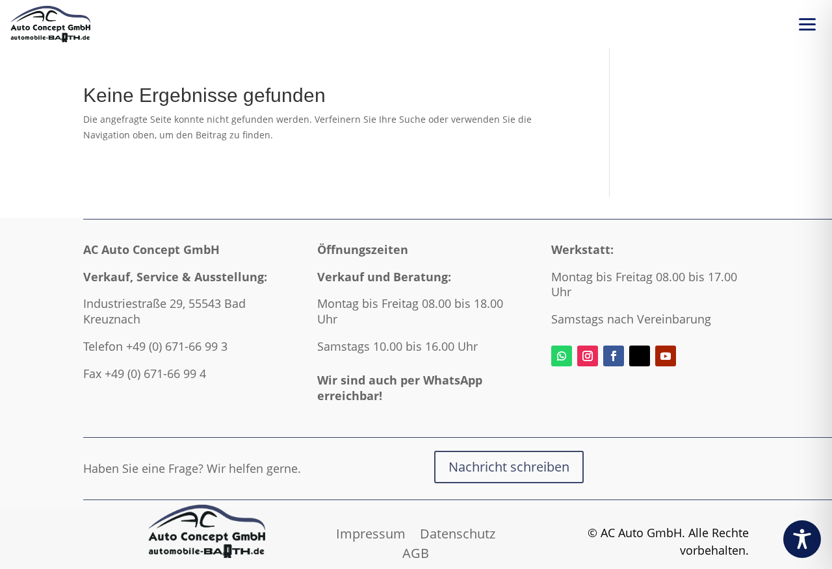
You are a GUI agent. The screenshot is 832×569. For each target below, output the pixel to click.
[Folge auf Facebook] (613, 356)
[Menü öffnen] (807, 24)
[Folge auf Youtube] (665, 356)
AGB (415, 551)
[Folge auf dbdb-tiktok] (639, 356)
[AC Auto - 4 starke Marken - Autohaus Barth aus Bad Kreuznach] (50, 24)
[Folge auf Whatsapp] (561, 356)
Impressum (371, 531)
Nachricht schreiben (508, 466)
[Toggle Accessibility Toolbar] (802, 539)
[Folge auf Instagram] (587, 356)
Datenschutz (457, 531)
